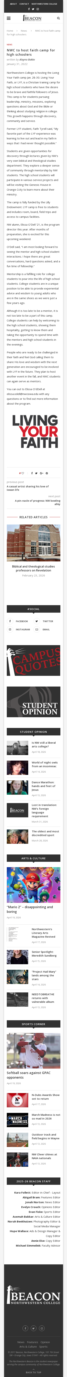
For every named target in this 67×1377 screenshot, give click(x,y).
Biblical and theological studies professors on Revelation (33, 568)
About (13, 3)
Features (32, 1342)
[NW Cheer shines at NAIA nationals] (17, 1159)
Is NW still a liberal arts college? (44, 744)
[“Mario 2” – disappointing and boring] (33, 885)
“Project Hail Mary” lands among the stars (44, 975)
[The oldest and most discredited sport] (17, 836)
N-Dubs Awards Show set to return (45, 1096)
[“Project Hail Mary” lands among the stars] (17, 977)
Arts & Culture (28, 1346)
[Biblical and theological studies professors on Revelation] (33, 542)
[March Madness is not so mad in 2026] (17, 1120)
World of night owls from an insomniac (45, 764)
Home (10, 30)
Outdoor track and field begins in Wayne (45, 1136)
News (24, 30)
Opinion (45, 1342)
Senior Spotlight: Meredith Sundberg (44, 953)
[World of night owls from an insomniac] (17, 768)
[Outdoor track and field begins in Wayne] (17, 1140)
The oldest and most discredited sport (45, 833)
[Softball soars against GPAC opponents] (33, 1051)
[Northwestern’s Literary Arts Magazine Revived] (17, 934)
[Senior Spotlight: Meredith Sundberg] (17, 957)
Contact (24, 3)
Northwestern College (44, 3)
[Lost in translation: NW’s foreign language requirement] (17, 810)
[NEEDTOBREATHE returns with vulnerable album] (17, 999)
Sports (43, 1346)
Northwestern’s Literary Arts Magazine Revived (43, 932)
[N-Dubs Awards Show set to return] (17, 1100)
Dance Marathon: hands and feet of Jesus (43, 785)
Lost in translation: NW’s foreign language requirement (44, 810)
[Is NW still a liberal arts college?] (17, 748)
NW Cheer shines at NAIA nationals (44, 1156)
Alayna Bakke (27, 59)
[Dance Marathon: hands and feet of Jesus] (17, 787)
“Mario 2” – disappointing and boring (30, 909)
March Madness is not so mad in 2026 (46, 1116)
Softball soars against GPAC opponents (29, 1075)
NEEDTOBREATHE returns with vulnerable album (43, 997)
